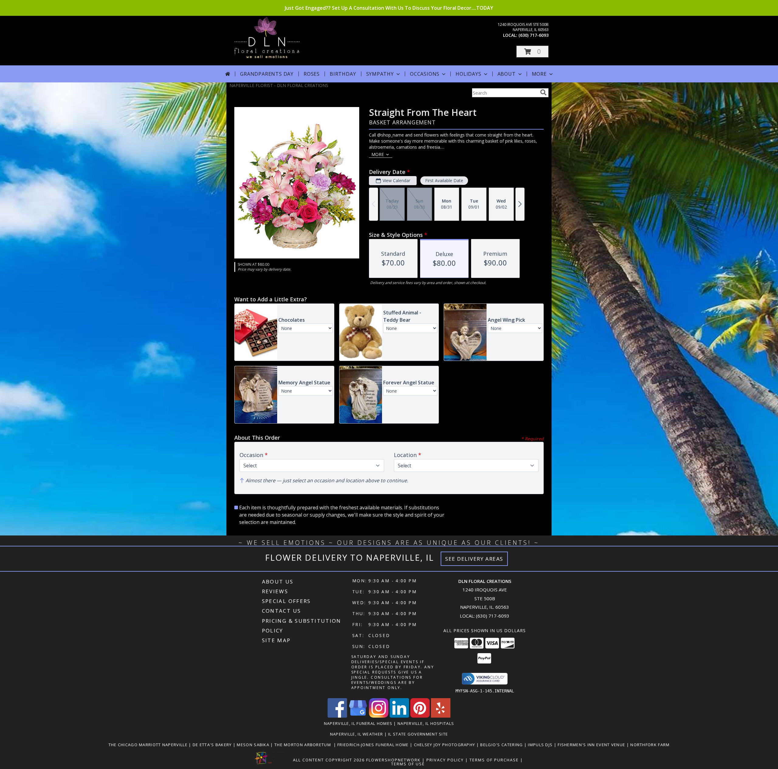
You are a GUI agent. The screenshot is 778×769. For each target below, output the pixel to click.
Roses (312, 74)
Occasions (424, 74)
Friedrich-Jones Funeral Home (373, 744)
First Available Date (444, 180)
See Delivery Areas (474, 558)
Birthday (343, 74)
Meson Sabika (253, 744)
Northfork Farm (650, 744)
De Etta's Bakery (213, 744)
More (539, 74)
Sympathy (380, 74)
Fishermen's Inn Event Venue (592, 744)
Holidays (468, 74)
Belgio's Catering (502, 744)
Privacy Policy (445, 760)
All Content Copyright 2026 (329, 760)
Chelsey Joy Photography (445, 744)
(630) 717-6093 (533, 35)
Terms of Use (408, 764)
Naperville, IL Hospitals (426, 723)
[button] (532, 51)
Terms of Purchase (494, 760)
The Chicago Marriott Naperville (148, 744)
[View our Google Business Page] (358, 716)
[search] (543, 92)
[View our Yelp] (440, 716)
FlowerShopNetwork (393, 760)
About (506, 74)
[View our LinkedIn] (399, 716)
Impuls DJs (541, 744)
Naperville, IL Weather (356, 734)
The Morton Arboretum (304, 744)
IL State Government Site (418, 734)
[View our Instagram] (378, 716)
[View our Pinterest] (420, 716)
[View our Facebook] (337, 716)
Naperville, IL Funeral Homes (358, 723)
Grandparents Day (267, 74)
